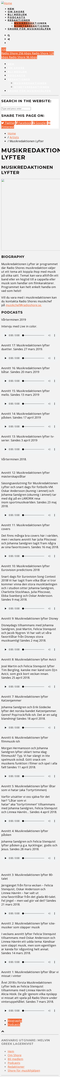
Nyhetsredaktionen (31, 26)
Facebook (25, 123)
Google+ (41, 123)
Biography (15, 1020)
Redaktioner (19, 20)
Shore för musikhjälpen (29, 28)
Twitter (9, 123)
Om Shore (16, 11)
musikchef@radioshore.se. (24, 305)
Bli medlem (17, 14)
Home (12, 133)
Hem (11, 8)
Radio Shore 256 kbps (16, 53)
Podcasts (16, 17)
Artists (14, 137)
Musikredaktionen (30, 23)
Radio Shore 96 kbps (23, 57)
